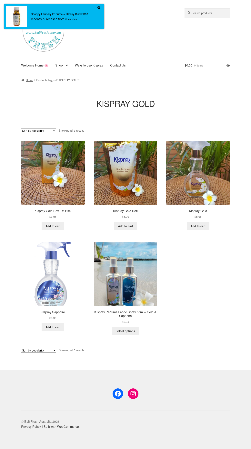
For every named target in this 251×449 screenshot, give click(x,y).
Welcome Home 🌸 (34, 65)
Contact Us (118, 65)
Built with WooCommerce (61, 426)
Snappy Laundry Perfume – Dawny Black (56, 14)
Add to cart (52, 226)
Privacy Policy (31, 426)
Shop (59, 65)
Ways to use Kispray (89, 65)
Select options (125, 331)
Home (29, 80)
